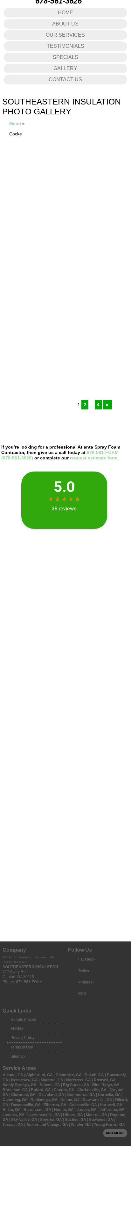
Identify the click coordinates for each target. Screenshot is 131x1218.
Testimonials (65, 46)
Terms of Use (21, 1047)
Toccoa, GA (13, 1124)
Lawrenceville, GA (44, 1115)
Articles (16, 1028)
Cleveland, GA (51, 1094)
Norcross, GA (79, 1080)
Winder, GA (81, 1124)
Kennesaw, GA (25, 1080)
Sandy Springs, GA (20, 1085)
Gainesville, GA (83, 1105)
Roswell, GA (105, 1080)
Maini (15, 123)
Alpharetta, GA (40, 1075)
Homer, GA (64, 1109)
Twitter (83, 971)
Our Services (65, 35)
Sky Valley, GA (24, 1119)
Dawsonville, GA (98, 1100)
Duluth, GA (95, 1075)
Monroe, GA (97, 1115)
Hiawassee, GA (38, 1109)
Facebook (86, 959)
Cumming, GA (16, 1100)
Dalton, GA (70, 1100)
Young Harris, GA (109, 1124)
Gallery (65, 68)
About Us (65, 23)
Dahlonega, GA (45, 1100)
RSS (82, 993)
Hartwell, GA (111, 1105)
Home (65, 12)
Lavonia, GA (14, 1115)
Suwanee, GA (101, 1119)
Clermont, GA (24, 1094)
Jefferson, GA (113, 1109)
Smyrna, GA (51, 1119)
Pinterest (85, 982)
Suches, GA (76, 1119)
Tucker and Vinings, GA (47, 1124)
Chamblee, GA (69, 1075)
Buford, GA (41, 1090)
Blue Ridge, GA (106, 1085)
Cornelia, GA (110, 1094)
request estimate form (93, 457)
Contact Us (65, 79)
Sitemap (17, 1056)
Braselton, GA (16, 1090)
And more (115, 1133)
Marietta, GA (52, 1080)
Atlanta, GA (13, 1075)
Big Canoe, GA (76, 1085)
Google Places (23, 1019)
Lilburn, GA (73, 1115)
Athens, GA (50, 1085)
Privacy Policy (22, 1037)
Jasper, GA (87, 1109)
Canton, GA (64, 1090)
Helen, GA (12, 1109)
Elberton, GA (55, 1105)
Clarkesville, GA (92, 1090)
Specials (65, 57)
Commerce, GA (81, 1094)
